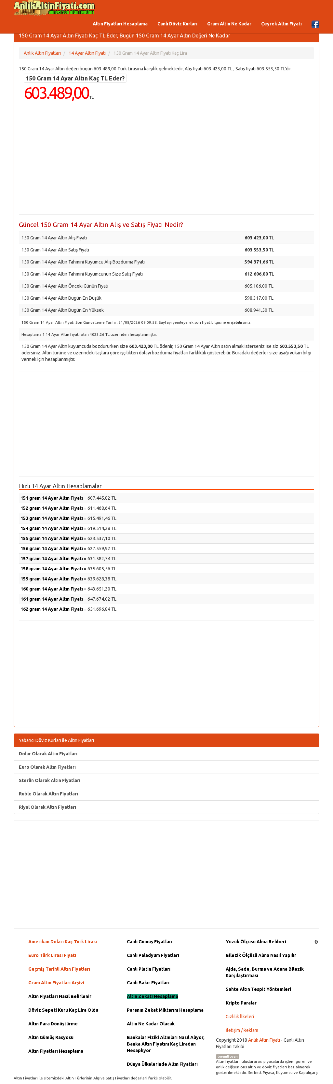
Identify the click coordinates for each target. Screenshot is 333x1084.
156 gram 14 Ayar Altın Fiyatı (51, 548)
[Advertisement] (166, 162)
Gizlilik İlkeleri (240, 1016)
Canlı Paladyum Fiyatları (153, 955)
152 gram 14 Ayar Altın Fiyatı (51, 508)
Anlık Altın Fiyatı (264, 1040)
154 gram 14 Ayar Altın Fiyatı (51, 528)
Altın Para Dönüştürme (53, 1023)
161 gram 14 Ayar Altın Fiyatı (51, 599)
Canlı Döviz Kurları (177, 23)
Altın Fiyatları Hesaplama (120, 23)
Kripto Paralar (241, 1003)
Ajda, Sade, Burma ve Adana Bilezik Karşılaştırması (265, 972)
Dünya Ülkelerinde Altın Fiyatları (162, 1064)
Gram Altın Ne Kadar (229, 23)
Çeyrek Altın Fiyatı (281, 23)
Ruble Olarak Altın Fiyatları (48, 793)
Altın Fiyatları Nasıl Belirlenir (59, 996)
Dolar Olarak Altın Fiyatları (48, 753)
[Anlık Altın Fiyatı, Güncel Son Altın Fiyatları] (54, 8)
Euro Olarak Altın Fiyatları (47, 767)
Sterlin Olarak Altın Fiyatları (49, 780)
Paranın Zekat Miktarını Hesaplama (165, 1010)
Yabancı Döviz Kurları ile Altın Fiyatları (56, 740)
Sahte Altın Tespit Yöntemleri (258, 989)
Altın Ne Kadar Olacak (151, 1023)
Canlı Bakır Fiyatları (148, 982)
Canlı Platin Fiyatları (148, 969)
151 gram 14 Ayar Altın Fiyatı (51, 498)
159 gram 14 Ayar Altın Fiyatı (51, 578)
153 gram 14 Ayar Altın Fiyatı (51, 518)
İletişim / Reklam (242, 1030)
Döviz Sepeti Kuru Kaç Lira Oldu (63, 1010)
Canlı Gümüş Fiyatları (149, 941)
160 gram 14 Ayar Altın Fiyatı (51, 589)
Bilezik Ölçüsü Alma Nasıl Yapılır (261, 955)
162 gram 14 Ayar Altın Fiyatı (51, 609)
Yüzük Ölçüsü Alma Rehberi (256, 941)
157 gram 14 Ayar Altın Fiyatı (51, 558)
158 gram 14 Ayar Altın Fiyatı (51, 568)
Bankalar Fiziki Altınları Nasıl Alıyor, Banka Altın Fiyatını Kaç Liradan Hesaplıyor (166, 1044)
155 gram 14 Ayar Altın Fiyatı (51, 538)
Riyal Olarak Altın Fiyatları (47, 807)
